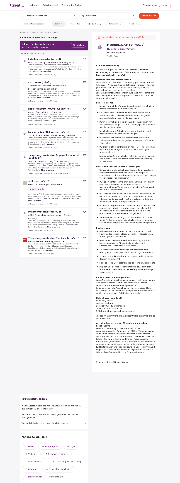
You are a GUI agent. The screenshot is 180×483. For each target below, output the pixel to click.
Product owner (35, 477)
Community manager (58, 454)
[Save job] (84, 59)
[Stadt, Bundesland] (106, 15)
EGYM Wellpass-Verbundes (124, 245)
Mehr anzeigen (46, 71)
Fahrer (31, 446)
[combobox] (49, 15)
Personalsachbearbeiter (60, 469)
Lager (72, 446)
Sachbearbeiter (35, 461)
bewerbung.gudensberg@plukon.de (119, 311)
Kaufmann (33, 469)
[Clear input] (75, 15)
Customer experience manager (68, 461)
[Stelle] (47, 15)
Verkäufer (32, 454)
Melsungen (34, 32)
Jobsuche (24, 32)
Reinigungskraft (52, 446)
